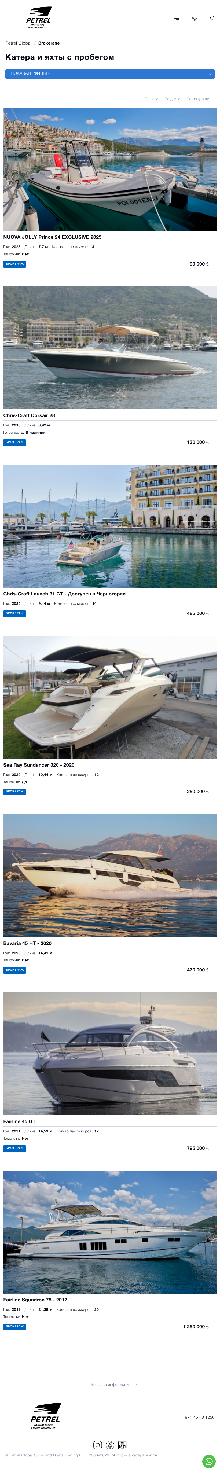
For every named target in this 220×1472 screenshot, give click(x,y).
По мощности (198, 99)
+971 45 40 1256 (198, 1417)
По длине (172, 99)
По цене (151, 99)
